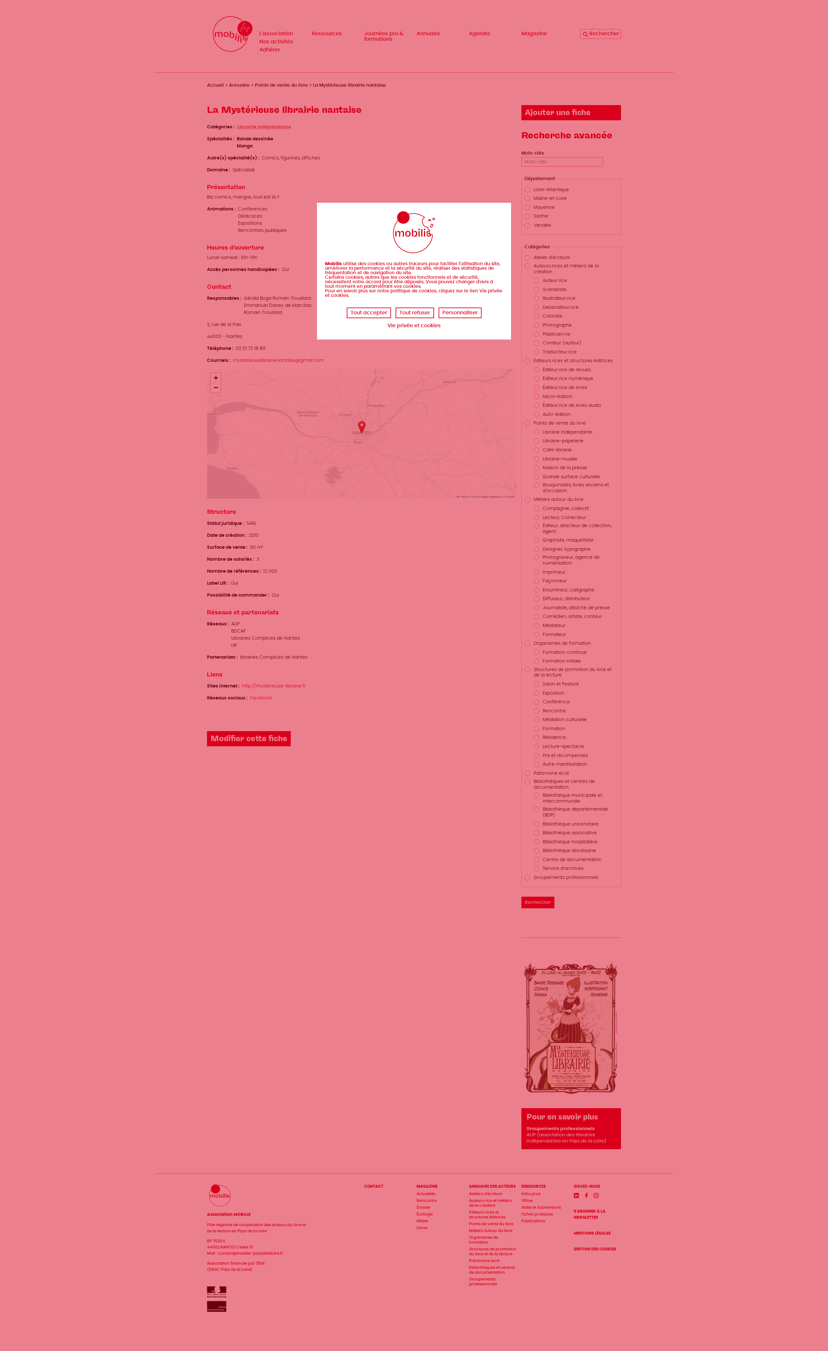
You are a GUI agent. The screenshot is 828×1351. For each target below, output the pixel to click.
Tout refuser (414, 312)
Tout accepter (369, 312)
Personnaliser (460, 312)
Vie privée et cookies (414, 325)
